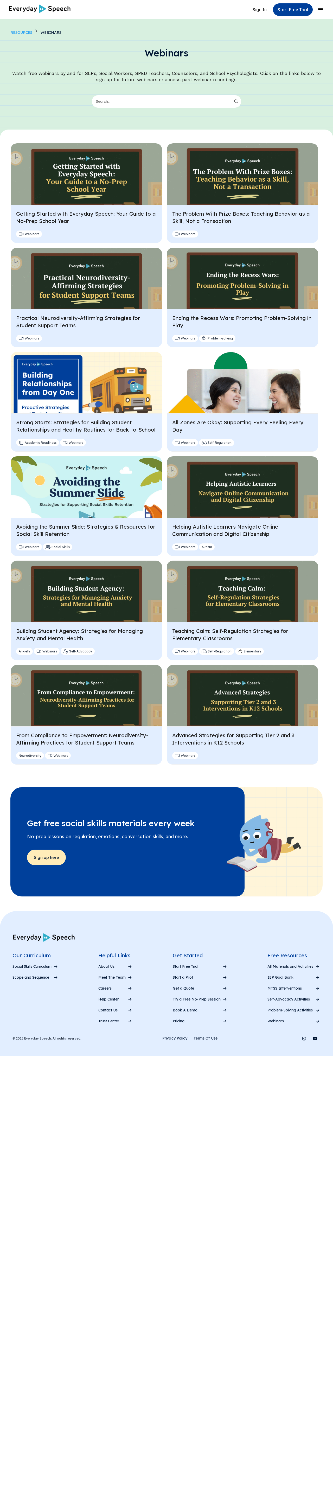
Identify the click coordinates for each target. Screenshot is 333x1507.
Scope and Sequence (30, 977)
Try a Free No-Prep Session (197, 999)
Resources (21, 32)
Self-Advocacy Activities (288, 999)
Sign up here (46, 857)
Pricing (178, 1021)
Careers (105, 988)
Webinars (275, 1021)
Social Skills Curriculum (32, 966)
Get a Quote (183, 988)
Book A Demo (185, 1010)
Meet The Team (112, 977)
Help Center (108, 999)
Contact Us (108, 1010)
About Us (106, 966)
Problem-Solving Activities (290, 1010)
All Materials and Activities (290, 966)
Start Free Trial (185, 966)
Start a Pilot (183, 977)
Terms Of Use (205, 1038)
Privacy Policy (175, 1038)
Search (236, 101)
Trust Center (108, 1021)
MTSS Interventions (284, 988)
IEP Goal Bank (280, 977)
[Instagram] (304, 1038)
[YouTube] (315, 1038)
